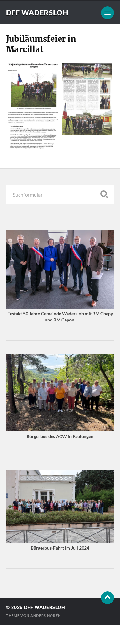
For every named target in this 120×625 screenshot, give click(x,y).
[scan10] (33, 106)
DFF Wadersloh (37, 12)
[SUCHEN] (104, 194)
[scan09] (87, 99)
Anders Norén (45, 615)
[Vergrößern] (105, 239)
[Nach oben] (107, 597)
